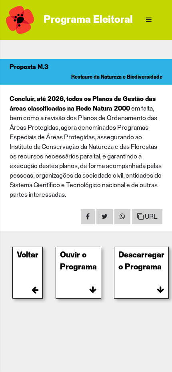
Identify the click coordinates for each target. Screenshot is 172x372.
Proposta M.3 (29, 67)
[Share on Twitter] (104, 216)
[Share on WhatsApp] (122, 216)
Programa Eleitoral (88, 20)
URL (150, 217)
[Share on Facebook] (88, 216)
